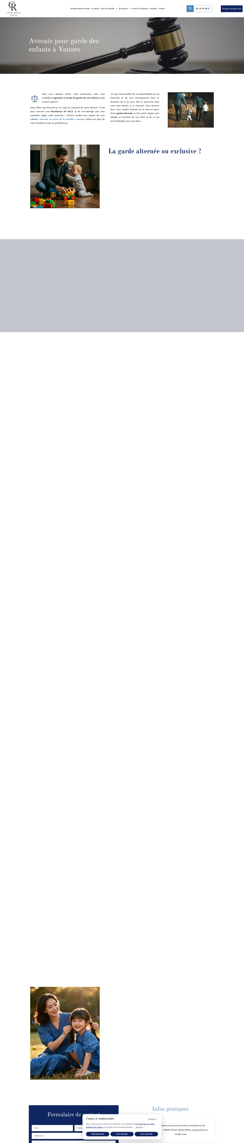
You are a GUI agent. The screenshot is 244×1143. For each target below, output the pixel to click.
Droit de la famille (107, 8)
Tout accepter (146, 1134)
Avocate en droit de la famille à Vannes (61, 119)
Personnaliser (97, 1134)
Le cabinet (95, 8)
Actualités (153, 8)
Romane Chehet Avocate (80, 8)
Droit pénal (123, 8)
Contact (162, 8)
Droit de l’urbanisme (140, 8)
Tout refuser (122, 1134)
